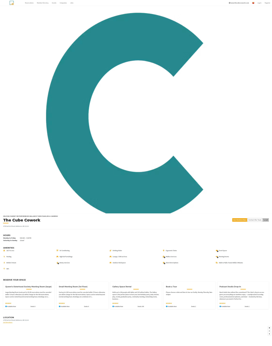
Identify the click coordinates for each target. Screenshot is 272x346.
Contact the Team (254, 220)
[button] (29, 3)
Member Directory (43, 3)
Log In (259, 3)
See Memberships (239, 220)
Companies (63, 3)
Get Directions (7, 322)
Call (266, 220)
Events (54, 3)
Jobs (71, 3)
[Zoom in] (269, 327)
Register (267, 3)
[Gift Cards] (253, 3)
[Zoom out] (269, 330)
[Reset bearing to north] (269, 334)
